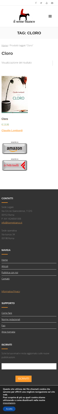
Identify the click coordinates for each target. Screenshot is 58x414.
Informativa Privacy (11, 291)
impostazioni (9, 403)
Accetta (9, 409)
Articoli (5, 266)
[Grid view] (51, 62)
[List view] (54, 62)
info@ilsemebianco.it (12, 222)
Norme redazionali (11, 319)
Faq (3, 325)
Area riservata (8, 331)
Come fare (7, 313)
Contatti (6, 278)
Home (5, 45)
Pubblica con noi (10, 272)
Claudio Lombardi (12, 130)
